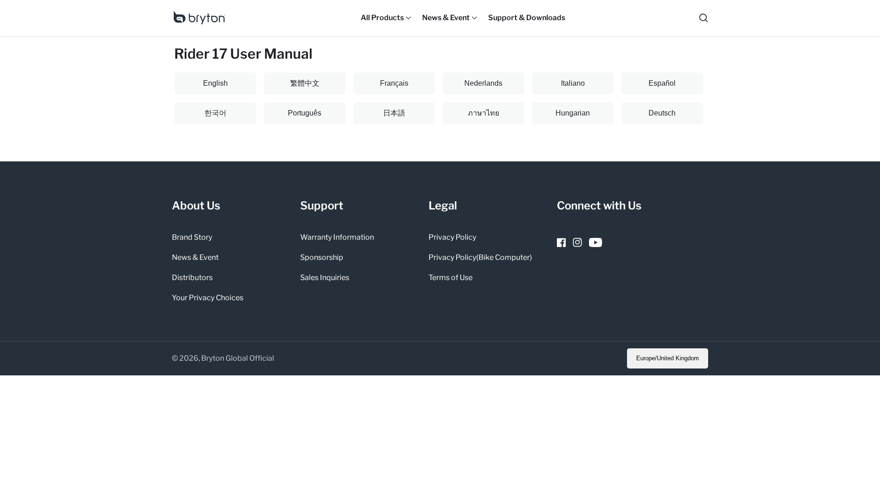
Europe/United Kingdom (667, 358)
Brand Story (192, 237)
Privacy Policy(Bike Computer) (480, 257)
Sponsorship (321, 257)
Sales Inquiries (324, 277)
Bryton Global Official (237, 358)
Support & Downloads (526, 17)
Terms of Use (451, 277)
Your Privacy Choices (207, 297)
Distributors (192, 277)
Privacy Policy (452, 237)
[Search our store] (703, 17)
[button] (382, 18)
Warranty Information (337, 237)
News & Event (195, 257)
